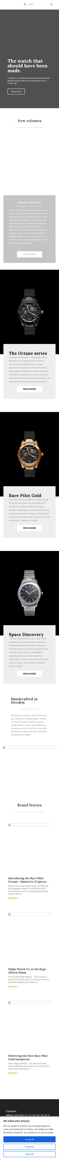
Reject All (29, 1154)
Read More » (13, 898)
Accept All (29, 1139)
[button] (4, 157)
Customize (29, 1147)
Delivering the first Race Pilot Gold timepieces (28, 1057)
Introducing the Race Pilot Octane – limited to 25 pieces (27, 879)
